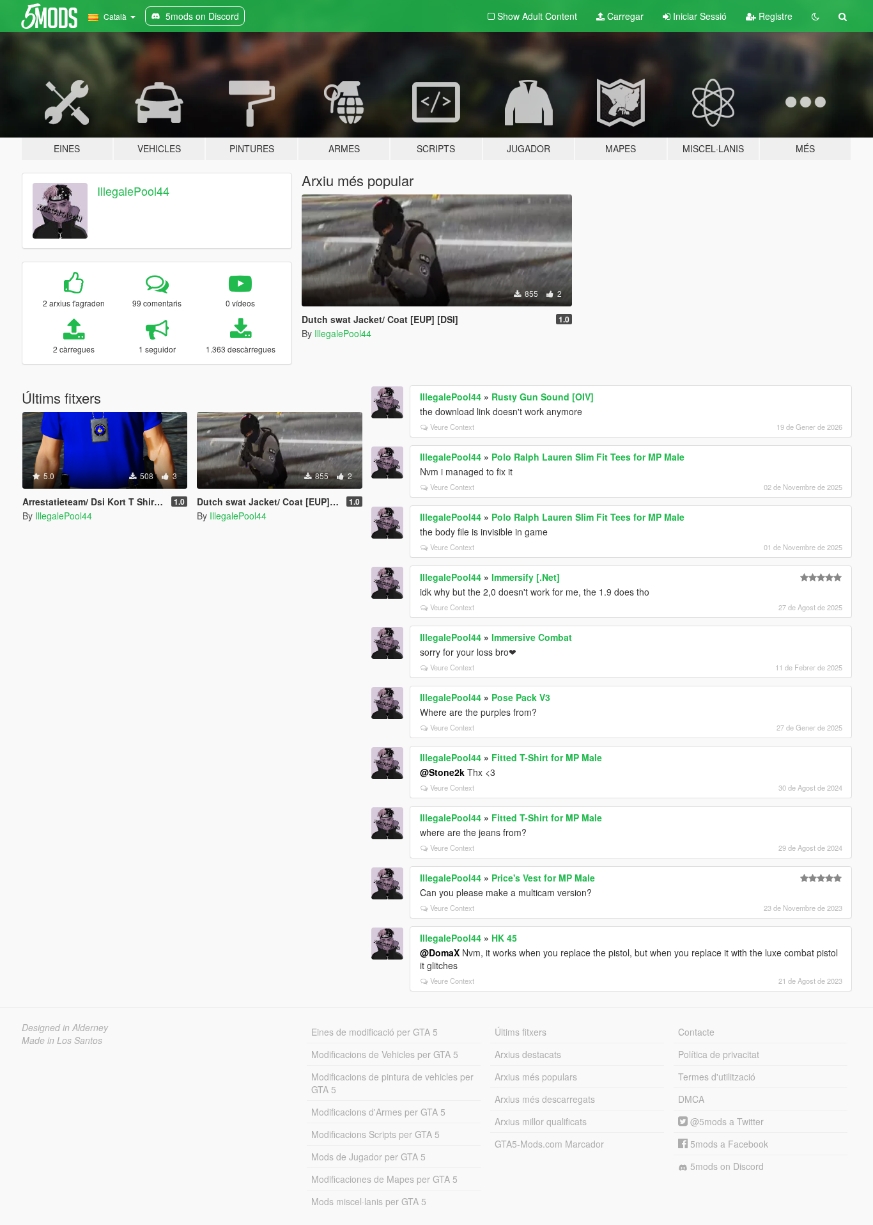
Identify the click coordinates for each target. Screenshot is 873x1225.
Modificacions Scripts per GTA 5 (375, 1134)
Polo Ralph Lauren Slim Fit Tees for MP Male (587, 456)
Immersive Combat (531, 637)
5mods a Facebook (728, 1143)
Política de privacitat (718, 1054)
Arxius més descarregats (545, 1099)
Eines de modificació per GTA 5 (374, 1031)
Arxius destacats (528, 1054)
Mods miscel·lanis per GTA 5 (368, 1201)
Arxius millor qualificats (541, 1121)
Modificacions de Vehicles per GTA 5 (384, 1054)
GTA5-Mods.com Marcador (549, 1143)
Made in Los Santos (62, 1040)
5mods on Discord (726, 1166)
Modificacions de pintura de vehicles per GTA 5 (392, 1083)
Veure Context (452, 427)
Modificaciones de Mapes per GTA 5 (384, 1179)
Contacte (696, 1031)
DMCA (691, 1099)
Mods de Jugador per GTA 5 (368, 1156)
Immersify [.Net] (525, 577)
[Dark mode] (815, 16)
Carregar (624, 16)
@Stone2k (442, 772)
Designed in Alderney (65, 1027)
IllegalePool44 (133, 190)
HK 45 (504, 937)
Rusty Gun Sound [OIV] (542, 396)
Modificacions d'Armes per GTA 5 (378, 1111)
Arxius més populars (536, 1076)
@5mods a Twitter (726, 1121)
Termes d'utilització (716, 1076)
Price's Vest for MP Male (543, 877)
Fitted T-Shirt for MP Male (546, 757)
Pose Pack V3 (520, 697)
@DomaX (440, 952)
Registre (774, 16)
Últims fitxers (520, 1031)
